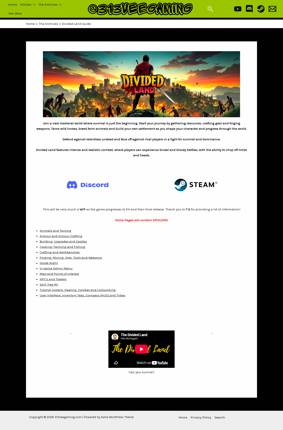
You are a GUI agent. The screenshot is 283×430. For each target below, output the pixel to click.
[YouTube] (238, 9)
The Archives (48, 4)
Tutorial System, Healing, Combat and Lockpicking (78, 290)
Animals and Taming (55, 231)
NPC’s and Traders (53, 279)
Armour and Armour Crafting (61, 236)
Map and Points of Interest (59, 274)
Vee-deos (15, 13)
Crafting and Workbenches (60, 252)
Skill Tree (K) (49, 284)
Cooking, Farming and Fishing (62, 247)
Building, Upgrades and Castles (63, 241)
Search (219, 417)
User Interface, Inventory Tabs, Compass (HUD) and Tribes (82, 295)
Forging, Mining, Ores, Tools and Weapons (71, 257)
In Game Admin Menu (56, 268)
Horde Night (49, 263)
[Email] (272, 9)
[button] (33, 4)
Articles (25, 4)
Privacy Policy (201, 417)
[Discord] (249, 9)
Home (12, 4)
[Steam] (261, 9)
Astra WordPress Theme (117, 417)
